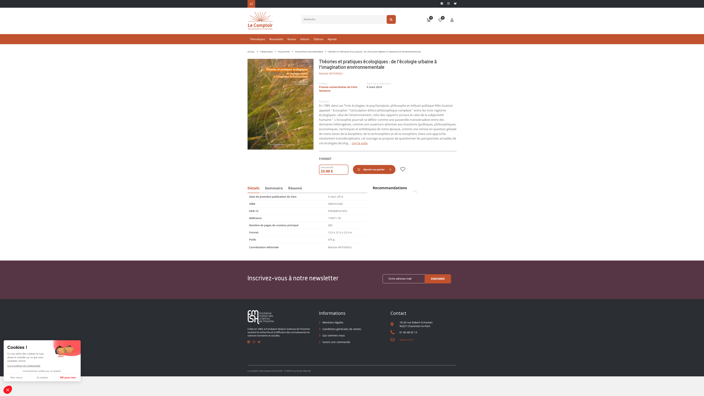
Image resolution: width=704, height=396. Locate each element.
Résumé (295, 188)
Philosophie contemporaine (309, 51)
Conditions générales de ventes (341, 329)
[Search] (391, 19)
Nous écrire (406, 339)
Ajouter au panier (374, 169)
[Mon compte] (452, 20)
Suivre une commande (336, 342)
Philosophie (284, 51)
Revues (291, 39)
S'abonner (438, 278)
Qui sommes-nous (333, 335)
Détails (253, 188)
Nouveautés (276, 39)
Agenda (332, 39)
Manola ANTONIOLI (331, 73)
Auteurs (304, 39)
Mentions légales (332, 322)
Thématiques (257, 39)
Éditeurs (318, 39)
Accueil (251, 51)
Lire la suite (360, 143)
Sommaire (274, 188)
